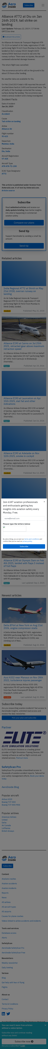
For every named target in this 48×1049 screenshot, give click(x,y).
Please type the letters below (16, 524)
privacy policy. (27, 541)
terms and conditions (31, 539)
